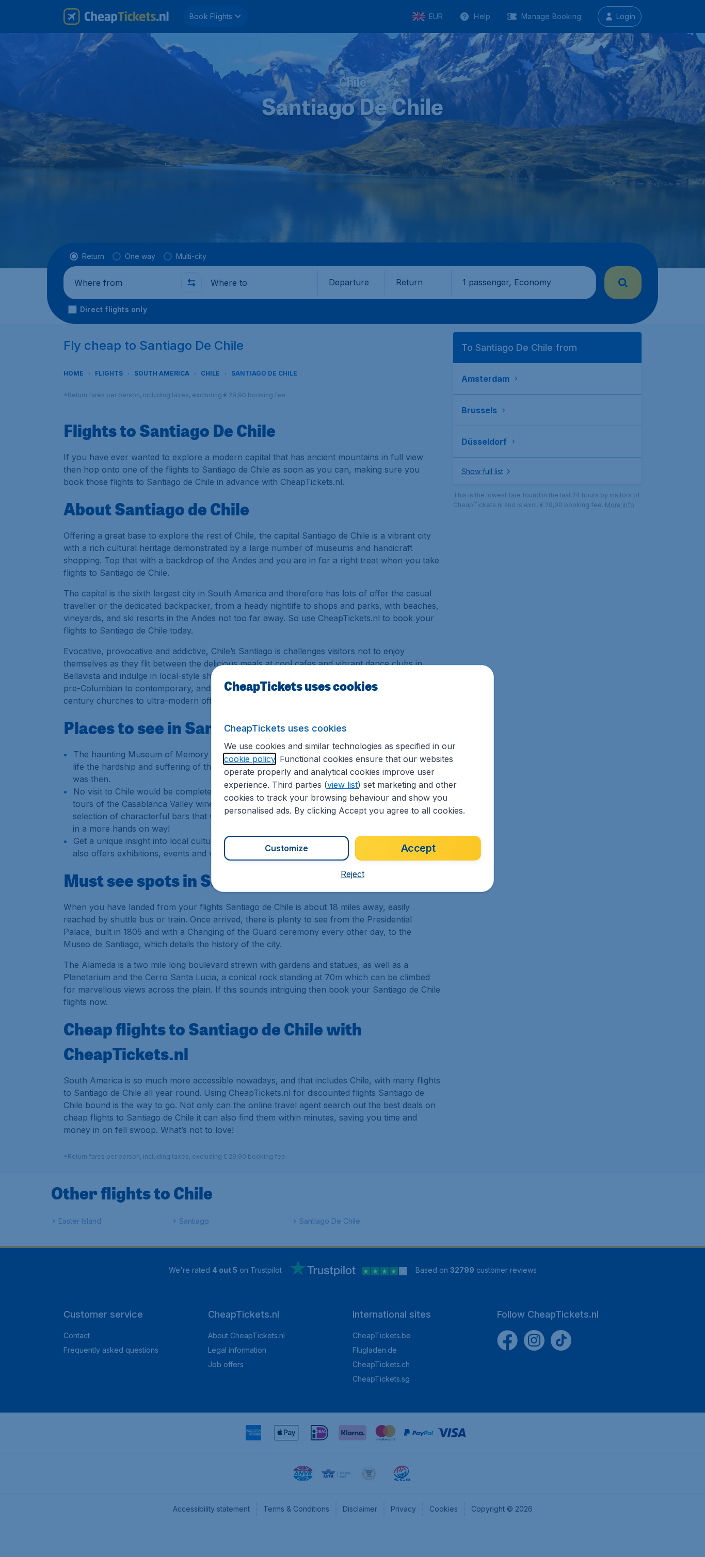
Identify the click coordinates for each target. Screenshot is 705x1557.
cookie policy (249, 759)
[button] (352, 874)
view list (342, 785)
